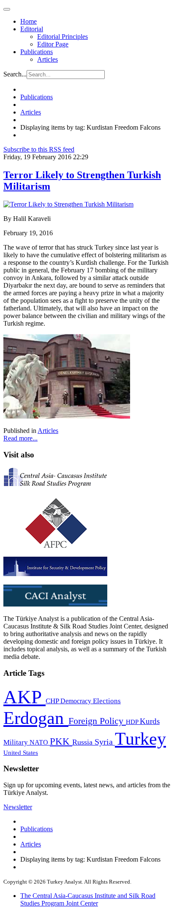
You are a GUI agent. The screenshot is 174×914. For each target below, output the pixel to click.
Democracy (76, 701)
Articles (47, 59)
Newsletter (17, 807)
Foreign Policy (97, 721)
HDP (133, 721)
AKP (24, 696)
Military (16, 742)
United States (20, 752)
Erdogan (35, 718)
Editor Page (52, 44)
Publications (36, 51)
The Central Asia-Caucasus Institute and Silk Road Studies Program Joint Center (87, 899)
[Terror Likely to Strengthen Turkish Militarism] (68, 204)
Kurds (150, 721)
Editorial (31, 29)
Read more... (20, 438)
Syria (105, 741)
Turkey (140, 738)
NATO (40, 742)
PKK (61, 741)
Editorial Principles (62, 36)
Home (28, 21)
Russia (83, 742)
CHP (53, 701)
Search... (15, 74)
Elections (107, 701)
